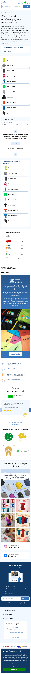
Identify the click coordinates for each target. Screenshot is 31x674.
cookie (14, 658)
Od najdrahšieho (26, 125)
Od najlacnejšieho (15, 125)
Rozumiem (14, 669)
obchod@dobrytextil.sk (16, 632)
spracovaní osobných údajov (19, 603)
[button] (30, 410)
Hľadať (26, 6)
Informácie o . (15, 603)
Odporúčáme (4, 125)
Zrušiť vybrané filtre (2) (8, 122)
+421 (14, 627)
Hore (16, 143)
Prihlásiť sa (25, 598)
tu (13, 666)
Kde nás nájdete (16, 637)
